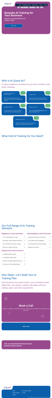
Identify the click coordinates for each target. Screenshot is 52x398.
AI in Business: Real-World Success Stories (37, 237)
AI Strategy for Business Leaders (9, 254)
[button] (14, 237)
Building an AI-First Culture (33, 247)
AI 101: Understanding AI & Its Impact (10, 237)
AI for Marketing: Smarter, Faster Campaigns (37, 243)
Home (18, 7)
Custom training (32, 7)
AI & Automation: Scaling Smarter (9, 257)
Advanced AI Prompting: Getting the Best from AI (12, 260)
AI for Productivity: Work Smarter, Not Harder (12, 243)
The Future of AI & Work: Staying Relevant (11, 264)
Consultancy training (24, 7)
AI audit (37, 7)
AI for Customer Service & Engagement (36, 240)
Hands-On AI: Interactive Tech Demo (10, 247)
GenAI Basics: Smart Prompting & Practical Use (12, 240)
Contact (41, 7)
